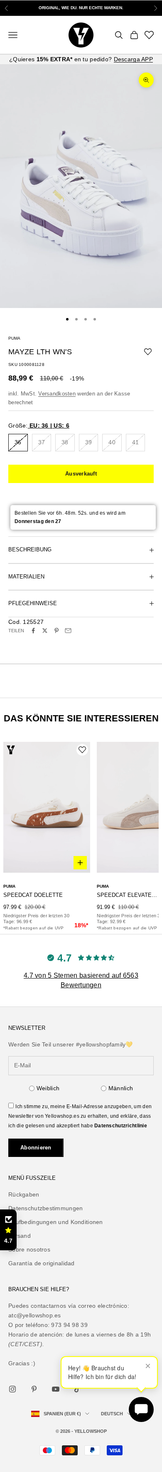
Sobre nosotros (29, 1249)
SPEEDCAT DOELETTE (33, 895)
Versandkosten (57, 394)
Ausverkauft (81, 474)
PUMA (14, 338)
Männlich (120, 1088)
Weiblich (48, 1088)
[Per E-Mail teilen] (68, 630)
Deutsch (112, 1413)
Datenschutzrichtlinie (120, 1126)
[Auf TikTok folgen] (77, 1389)
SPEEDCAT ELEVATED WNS (128, 895)
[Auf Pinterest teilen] (56, 630)
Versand (19, 1235)
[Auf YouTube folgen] (56, 1389)
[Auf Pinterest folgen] (34, 1389)
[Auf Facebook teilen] (33, 630)
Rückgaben (23, 1194)
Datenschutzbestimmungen (45, 1208)
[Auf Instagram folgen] (12, 1389)
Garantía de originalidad (41, 1263)
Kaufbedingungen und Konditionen (55, 1222)
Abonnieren (36, 1147)
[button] (8, 1229)
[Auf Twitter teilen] (45, 630)
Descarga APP (133, 59)
